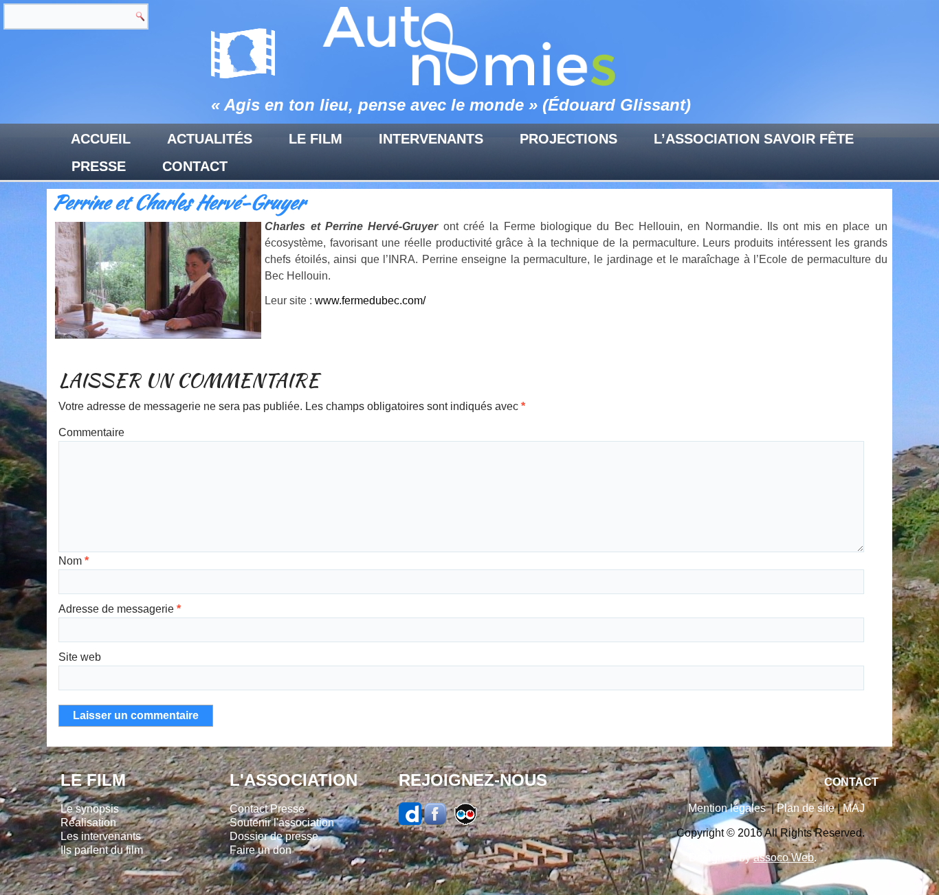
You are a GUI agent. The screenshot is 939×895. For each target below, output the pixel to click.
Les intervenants (100, 836)
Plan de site (806, 808)
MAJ (854, 808)
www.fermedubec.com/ (370, 300)
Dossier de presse (274, 836)
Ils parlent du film (101, 850)
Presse (98, 166)
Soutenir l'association (282, 822)
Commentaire (91, 432)
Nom (73, 561)
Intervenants (431, 138)
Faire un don (260, 850)
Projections (568, 138)
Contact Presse (267, 809)
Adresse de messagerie (119, 609)
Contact (195, 166)
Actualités (209, 138)
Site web (79, 657)
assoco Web (783, 857)
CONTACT (851, 782)
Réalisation (88, 822)
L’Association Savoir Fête (754, 138)
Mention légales (727, 808)
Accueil (101, 138)
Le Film (315, 138)
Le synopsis (89, 809)
